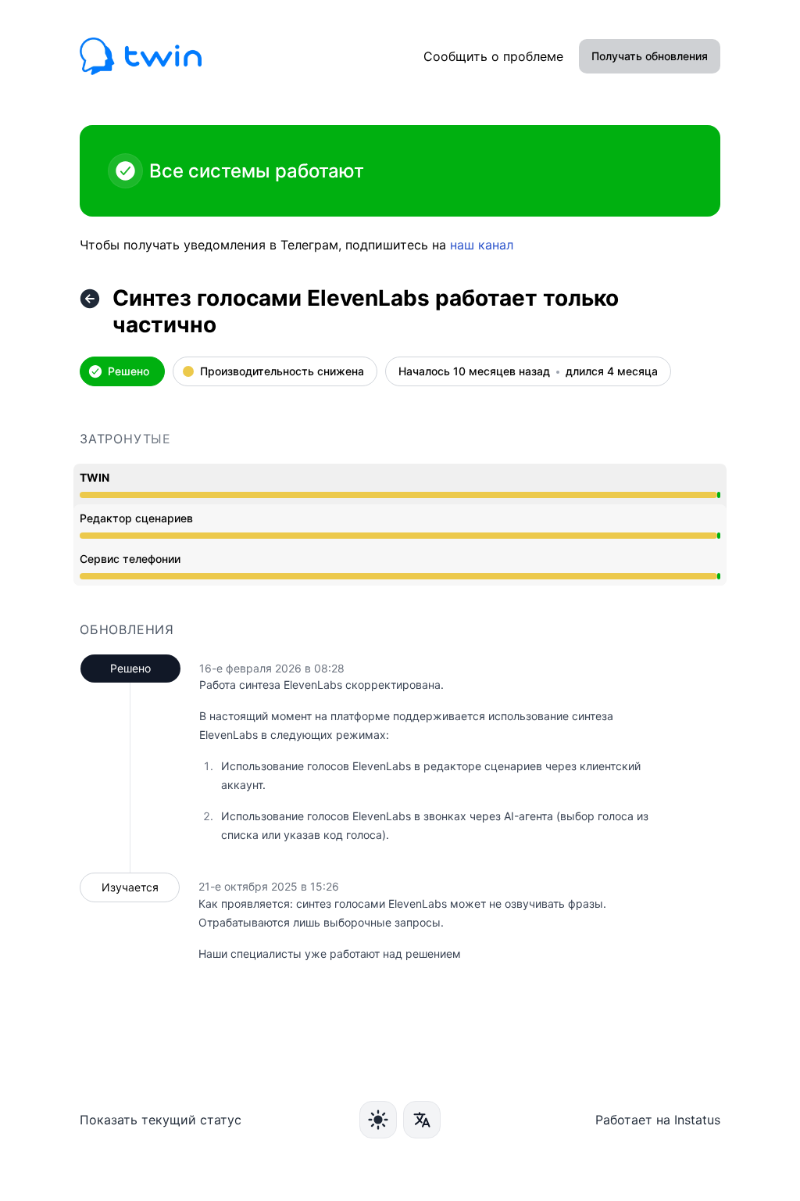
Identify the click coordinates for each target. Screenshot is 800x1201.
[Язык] (422, 1119)
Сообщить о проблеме (493, 56)
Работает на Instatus (657, 1120)
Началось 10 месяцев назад (474, 371)
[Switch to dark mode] (378, 1119)
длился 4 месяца (612, 371)
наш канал (481, 245)
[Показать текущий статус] (89, 298)
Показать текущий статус (160, 1120)
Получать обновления (649, 56)
